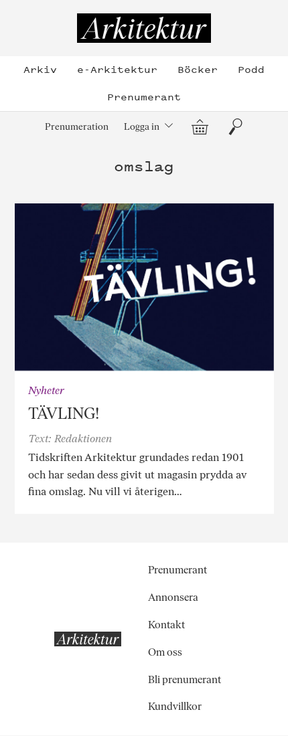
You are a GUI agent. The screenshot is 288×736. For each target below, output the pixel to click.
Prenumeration (77, 126)
